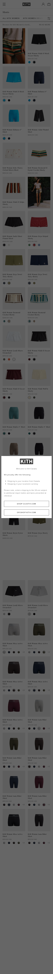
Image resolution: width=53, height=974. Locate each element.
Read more (44, 25)
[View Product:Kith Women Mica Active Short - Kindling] (14, 652)
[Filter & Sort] (49, 18)
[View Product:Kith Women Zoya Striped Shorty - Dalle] (34, 245)
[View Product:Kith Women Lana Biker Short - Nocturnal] (34, 728)
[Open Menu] (4, 4)
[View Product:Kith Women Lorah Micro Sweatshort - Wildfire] (9, 359)
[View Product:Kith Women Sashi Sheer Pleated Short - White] (9, 245)
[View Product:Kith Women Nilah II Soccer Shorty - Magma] (29, 359)
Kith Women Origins (34, 18)
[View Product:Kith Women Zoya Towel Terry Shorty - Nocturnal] (4, 283)
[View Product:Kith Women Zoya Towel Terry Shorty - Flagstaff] (9, 283)
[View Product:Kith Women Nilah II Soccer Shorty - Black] (34, 359)
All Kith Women (11, 18)
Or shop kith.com (26, 512)
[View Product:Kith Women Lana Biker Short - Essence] (44, 728)
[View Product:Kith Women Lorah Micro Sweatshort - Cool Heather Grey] (4, 614)
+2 (24, 652)
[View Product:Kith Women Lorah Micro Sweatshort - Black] (9, 614)
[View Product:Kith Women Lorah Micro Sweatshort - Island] (4, 359)
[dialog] (26, 487)
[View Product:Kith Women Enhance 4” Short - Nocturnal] (34, 100)
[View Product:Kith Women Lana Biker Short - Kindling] (29, 728)
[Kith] (26, 4)
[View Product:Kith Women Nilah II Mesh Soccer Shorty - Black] (34, 62)
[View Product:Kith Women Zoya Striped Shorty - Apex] (29, 245)
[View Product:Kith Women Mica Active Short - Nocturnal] (9, 652)
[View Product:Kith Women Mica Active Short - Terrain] (19, 652)
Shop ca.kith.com (26, 503)
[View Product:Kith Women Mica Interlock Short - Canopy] (4, 576)
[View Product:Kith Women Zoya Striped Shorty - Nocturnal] (39, 245)
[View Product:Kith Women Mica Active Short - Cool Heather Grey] (4, 652)
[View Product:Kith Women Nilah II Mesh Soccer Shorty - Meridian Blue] (29, 62)
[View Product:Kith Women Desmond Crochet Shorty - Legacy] (9, 321)
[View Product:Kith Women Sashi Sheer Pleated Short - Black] (4, 245)
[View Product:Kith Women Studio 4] (4, 433)
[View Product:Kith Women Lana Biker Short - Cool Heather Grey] (39, 728)
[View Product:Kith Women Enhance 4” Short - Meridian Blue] (29, 100)
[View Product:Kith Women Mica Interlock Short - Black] (9, 576)
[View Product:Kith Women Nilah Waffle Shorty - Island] (34, 397)
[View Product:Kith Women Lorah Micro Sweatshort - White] (14, 359)
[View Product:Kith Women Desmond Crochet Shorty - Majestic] (4, 321)
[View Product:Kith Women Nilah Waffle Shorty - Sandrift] (29, 397)
